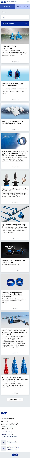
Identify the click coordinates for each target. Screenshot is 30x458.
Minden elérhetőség (6, 432)
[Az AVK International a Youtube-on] (16, 455)
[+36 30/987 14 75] (3, 442)
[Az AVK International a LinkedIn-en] (13, 455)
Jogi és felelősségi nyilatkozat (9, 436)
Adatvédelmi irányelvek (7, 434)
